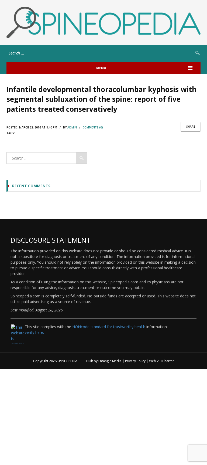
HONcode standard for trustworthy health (108, 326)
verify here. (34, 332)
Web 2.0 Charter (161, 361)
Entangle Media (110, 361)
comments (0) (93, 127)
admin (72, 127)
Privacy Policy (135, 361)
